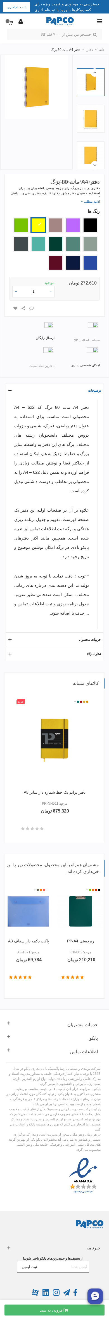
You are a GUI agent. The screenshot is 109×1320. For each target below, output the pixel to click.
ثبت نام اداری (16, 7)
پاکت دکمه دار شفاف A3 (28, 941)
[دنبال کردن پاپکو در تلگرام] (66, 1295)
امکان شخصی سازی (85, 365)
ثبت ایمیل (29, 1267)
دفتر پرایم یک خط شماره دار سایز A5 (55, 792)
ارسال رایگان (45, 338)
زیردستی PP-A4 (80, 941)
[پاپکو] (60, 21)
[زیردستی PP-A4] (81, 911)
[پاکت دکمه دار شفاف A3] (28, 911)
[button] (95, 72)
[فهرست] (99, 21)
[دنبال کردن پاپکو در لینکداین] (45, 1295)
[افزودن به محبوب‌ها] (15, 308)
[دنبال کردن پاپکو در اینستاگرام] (56, 1295)
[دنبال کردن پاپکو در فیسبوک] (75, 1295)
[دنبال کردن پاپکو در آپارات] (35, 1295)
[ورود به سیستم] (20, 21)
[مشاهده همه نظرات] (32, 829)
